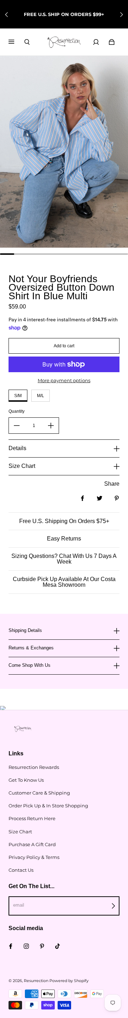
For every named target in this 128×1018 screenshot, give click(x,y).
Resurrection (36, 981)
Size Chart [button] (22, 466)
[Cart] (111, 42)
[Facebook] (10, 946)
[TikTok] (57, 946)
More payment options (64, 380)
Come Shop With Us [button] (29, 665)
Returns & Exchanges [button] (31, 647)
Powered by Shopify (69, 981)
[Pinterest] (42, 946)
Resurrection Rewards (34, 767)
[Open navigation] (16, 42)
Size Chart (20, 831)
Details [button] (17, 448)
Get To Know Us (26, 780)
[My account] (96, 42)
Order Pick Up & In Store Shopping (48, 805)
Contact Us (21, 870)
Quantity (17, 411)
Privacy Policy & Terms (34, 857)
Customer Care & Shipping (39, 793)
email (18, 905)
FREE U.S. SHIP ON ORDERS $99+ (64, 14)
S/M (18, 395)
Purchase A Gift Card (32, 844)
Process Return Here (32, 818)
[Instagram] (26, 946)
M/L (40, 395)
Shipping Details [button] (25, 630)
